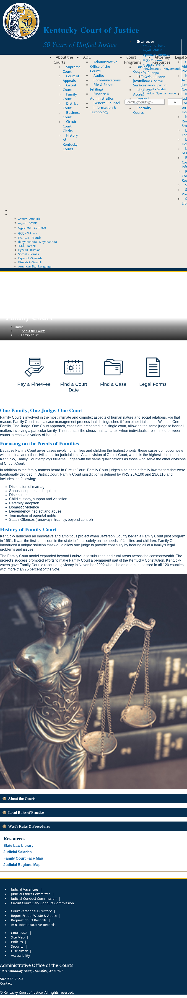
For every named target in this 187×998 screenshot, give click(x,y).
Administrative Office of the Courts (103, 66)
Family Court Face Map (23, 858)
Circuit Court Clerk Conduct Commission (42, 903)
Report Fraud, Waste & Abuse (34, 915)
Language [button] (147, 41)
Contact (14, 210)
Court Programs (132, 60)
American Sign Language (159, 93)
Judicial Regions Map (22, 865)
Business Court (71, 114)
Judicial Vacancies (24, 889)
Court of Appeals (71, 78)
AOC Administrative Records (33, 924)
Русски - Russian (154, 77)
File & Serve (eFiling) (101, 86)
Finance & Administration (102, 96)
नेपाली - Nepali (151, 73)
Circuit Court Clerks (69, 126)
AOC (87, 57)
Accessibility (20, 955)
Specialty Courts (142, 110)
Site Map (18, 937)
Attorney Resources (161, 60)
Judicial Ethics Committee (30, 894)
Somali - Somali (153, 81)
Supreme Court (72, 69)
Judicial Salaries (17, 852)
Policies (17, 941)
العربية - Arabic (152, 50)
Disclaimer (19, 951)
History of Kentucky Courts (70, 142)
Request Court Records (29, 920)
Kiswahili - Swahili (154, 89)
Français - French (29, 238)
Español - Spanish (154, 85)
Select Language (20, 215)
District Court (70, 105)
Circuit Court (69, 87)
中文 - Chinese (27, 233)
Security (17, 946)
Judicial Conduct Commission (34, 898)
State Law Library (18, 846)
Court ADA (19, 932)
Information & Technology (103, 109)
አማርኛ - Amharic (154, 46)
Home (19, 327)
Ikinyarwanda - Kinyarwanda (162, 69)
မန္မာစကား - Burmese (32, 228)
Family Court (70, 96)
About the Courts (63, 60)
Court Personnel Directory (31, 911)
